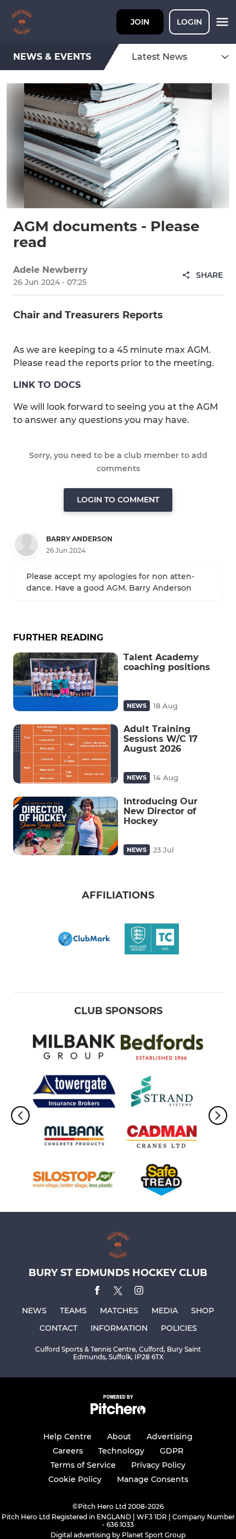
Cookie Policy (75, 1479)
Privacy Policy (158, 1465)
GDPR (171, 1451)
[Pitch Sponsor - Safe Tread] (162, 1182)
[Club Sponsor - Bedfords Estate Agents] (162, 1048)
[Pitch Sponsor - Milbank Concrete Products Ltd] (74, 1137)
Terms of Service (83, 1465)
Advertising (170, 1436)
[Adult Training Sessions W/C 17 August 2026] (65, 753)
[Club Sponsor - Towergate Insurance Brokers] (74, 1093)
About (119, 1436)
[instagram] (138, 1292)
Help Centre (67, 1436)
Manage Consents (152, 1479)
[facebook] (97, 1292)
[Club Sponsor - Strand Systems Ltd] (162, 1093)
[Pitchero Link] (118, 1411)
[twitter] (118, 1292)
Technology (121, 1451)
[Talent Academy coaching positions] (65, 682)
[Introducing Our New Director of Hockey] (65, 826)
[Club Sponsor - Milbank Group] (74, 1048)
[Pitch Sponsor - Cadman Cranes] (162, 1137)
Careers (68, 1451)
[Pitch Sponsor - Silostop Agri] (74, 1182)
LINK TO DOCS (47, 385)
